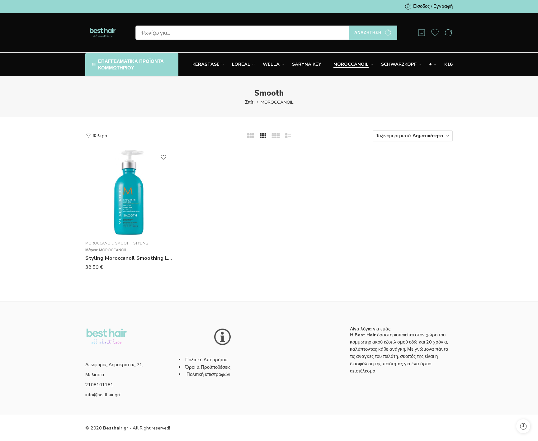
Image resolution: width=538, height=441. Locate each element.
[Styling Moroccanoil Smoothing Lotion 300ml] (128, 192)
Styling (140, 243)
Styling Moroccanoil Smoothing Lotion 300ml (128, 258)
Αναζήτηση (367, 33)
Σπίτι (249, 102)
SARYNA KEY (306, 64)
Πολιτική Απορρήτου (206, 360)
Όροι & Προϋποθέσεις (207, 367)
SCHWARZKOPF (399, 64)
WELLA (271, 64)
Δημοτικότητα (428, 136)
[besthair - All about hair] (102, 32)
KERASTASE (205, 64)
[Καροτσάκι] (421, 32)
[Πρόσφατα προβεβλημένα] (523, 426)
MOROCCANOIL (351, 64)
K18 (448, 64)
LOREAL (241, 64)
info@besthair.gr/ (102, 394)
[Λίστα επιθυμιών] (163, 157)
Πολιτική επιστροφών (209, 374)
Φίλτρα (99, 136)
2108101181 (99, 385)
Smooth (123, 243)
